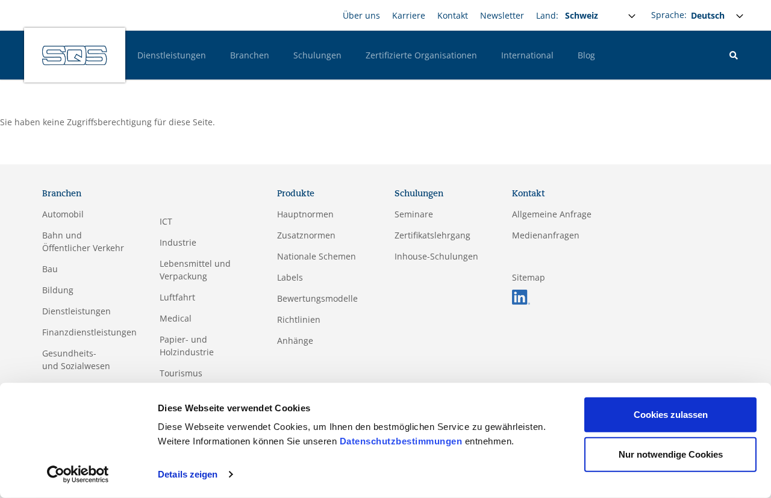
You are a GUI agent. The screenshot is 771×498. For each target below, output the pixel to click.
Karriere (408, 15)
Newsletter (502, 15)
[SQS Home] (74, 55)
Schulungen (317, 55)
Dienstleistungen (171, 55)
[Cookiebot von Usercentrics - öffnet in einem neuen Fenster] (78, 474)
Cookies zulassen (671, 414)
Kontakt (452, 15)
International (527, 55)
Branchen (249, 55)
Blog (586, 55)
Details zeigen (187, 474)
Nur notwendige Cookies (671, 454)
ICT (166, 221)
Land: (547, 15)
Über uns (361, 15)
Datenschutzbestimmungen (401, 441)
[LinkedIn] (521, 296)
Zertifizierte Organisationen (421, 55)
